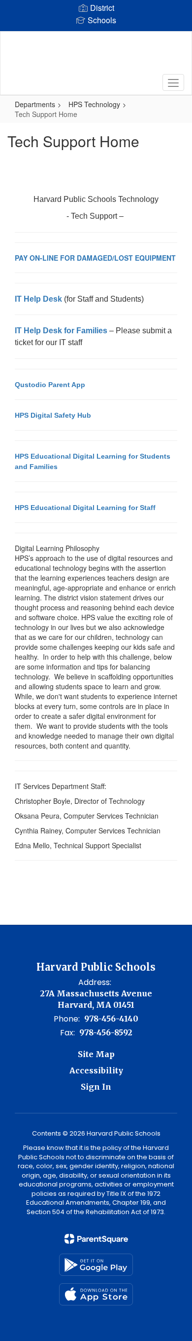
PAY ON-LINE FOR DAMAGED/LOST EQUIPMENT (95, 258)
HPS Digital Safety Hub (53, 415)
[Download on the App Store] (96, 1294)
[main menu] (173, 82)
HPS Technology (94, 104)
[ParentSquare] (96, 1238)
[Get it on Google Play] (96, 1265)
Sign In (96, 1087)
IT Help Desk (38, 299)
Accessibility (96, 1070)
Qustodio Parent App (50, 385)
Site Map (96, 1054)
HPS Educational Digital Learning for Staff (85, 508)
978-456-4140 (111, 1019)
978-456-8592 (105, 1032)
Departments (35, 104)
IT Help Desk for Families (61, 330)
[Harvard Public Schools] (96, 55)
